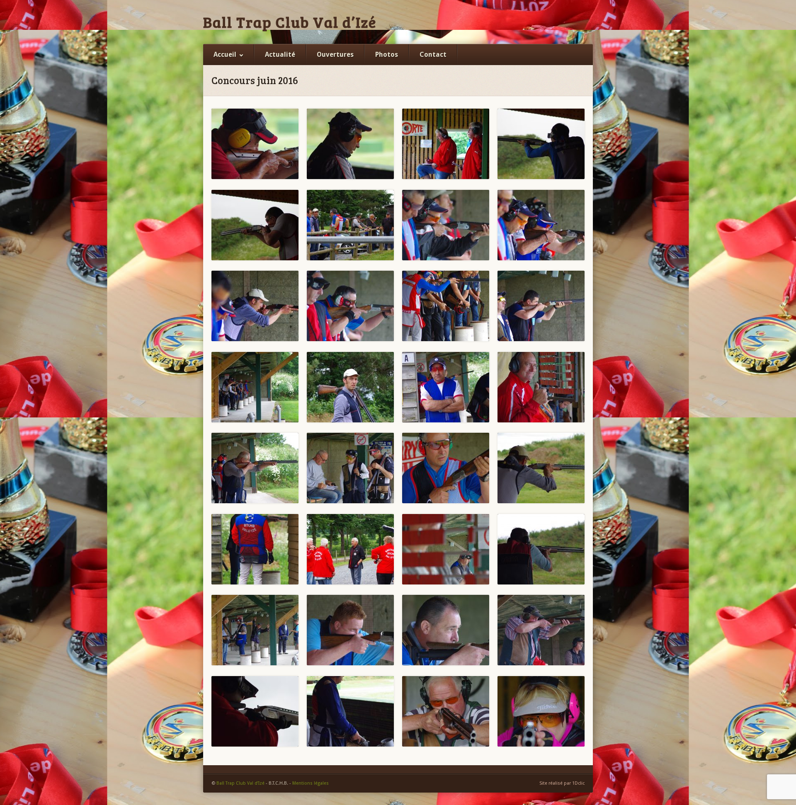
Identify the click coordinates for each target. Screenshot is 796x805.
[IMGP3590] (445, 549)
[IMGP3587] (541, 549)
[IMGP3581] (350, 630)
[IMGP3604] (350, 549)
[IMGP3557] (350, 711)
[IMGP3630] (350, 225)
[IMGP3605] (254, 549)
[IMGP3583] (254, 630)
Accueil (225, 54)
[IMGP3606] (445, 306)
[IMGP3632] (541, 144)
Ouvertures (335, 54)
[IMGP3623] (445, 225)
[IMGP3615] (445, 468)
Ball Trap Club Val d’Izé (289, 22)
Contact (433, 54)
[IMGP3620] (350, 306)
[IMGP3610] (445, 387)
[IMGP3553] (541, 711)
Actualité (280, 54)
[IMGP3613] (350, 468)
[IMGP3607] (541, 306)
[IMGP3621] (254, 306)
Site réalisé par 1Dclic (562, 783)
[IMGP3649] (350, 144)
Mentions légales (310, 783)
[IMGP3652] (254, 144)
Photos (386, 54)
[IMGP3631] (254, 225)
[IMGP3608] (254, 387)
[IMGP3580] (445, 630)
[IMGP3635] (445, 144)
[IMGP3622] (541, 225)
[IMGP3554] (445, 711)
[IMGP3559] (254, 711)
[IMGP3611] (541, 387)
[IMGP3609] (350, 387)
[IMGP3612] (254, 468)
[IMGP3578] (541, 630)
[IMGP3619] (541, 468)
